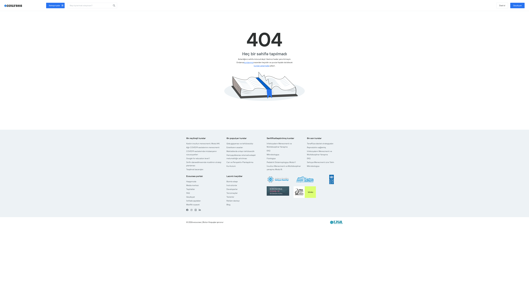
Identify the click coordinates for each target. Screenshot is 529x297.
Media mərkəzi (192, 185)
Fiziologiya (271, 158)
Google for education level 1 (198, 158)
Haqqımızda (191, 181)
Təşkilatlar (190, 189)
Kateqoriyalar (54, 5)
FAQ (188, 193)
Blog (228, 204)
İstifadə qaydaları (193, 201)
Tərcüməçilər (232, 193)
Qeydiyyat (517, 5)
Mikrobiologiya (273, 154)
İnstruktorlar (231, 185)
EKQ (268, 150)
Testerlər (230, 197)
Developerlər (232, 189)
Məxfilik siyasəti (193, 204)
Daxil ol (502, 5)
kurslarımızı (248, 62)
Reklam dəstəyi (233, 201)
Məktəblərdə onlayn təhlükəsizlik (240, 151)
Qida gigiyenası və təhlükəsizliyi (239, 143)
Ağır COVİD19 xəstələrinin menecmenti (202, 147)
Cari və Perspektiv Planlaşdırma (239, 162)
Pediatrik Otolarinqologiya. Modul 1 (281, 162)
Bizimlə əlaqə (232, 181)
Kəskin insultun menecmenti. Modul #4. (203, 143)
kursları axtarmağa (261, 65)
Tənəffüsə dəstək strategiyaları (320, 143)
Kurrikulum (231, 166)
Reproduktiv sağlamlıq (316, 147)
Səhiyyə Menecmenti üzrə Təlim (320, 162)
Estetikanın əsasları (234, 147)
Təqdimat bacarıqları (194, 169)
